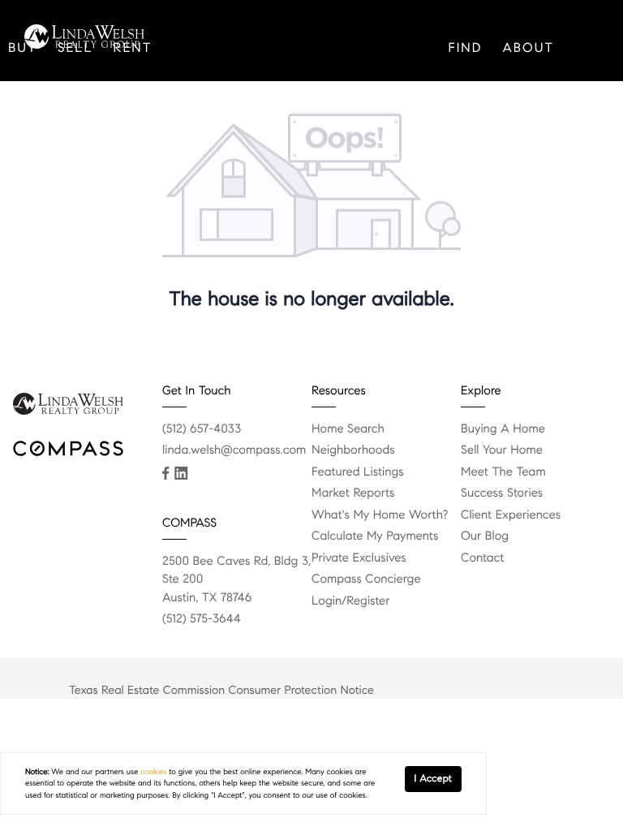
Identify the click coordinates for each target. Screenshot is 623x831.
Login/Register (351, 601)
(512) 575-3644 (201, 619)
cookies (153, 772)
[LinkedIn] (180, 473)
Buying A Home (503, 429)
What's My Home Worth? (380, 515)
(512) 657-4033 (201, 429)
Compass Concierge (366, 579)
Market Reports (353, 493)
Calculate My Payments (375, 536)
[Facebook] (165, 473)
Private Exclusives (359, 558)
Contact (43, 145)
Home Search (348, 429)
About (528, 48)
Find (465, 48)
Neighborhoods (353, 450)
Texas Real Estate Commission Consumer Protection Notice (221, 689)
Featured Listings (358, 472)
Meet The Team (503, 472)
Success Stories (502, 493)
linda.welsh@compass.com (234, 450)
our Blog (485, 536)
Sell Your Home (502, 450)
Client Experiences (511, 515)
